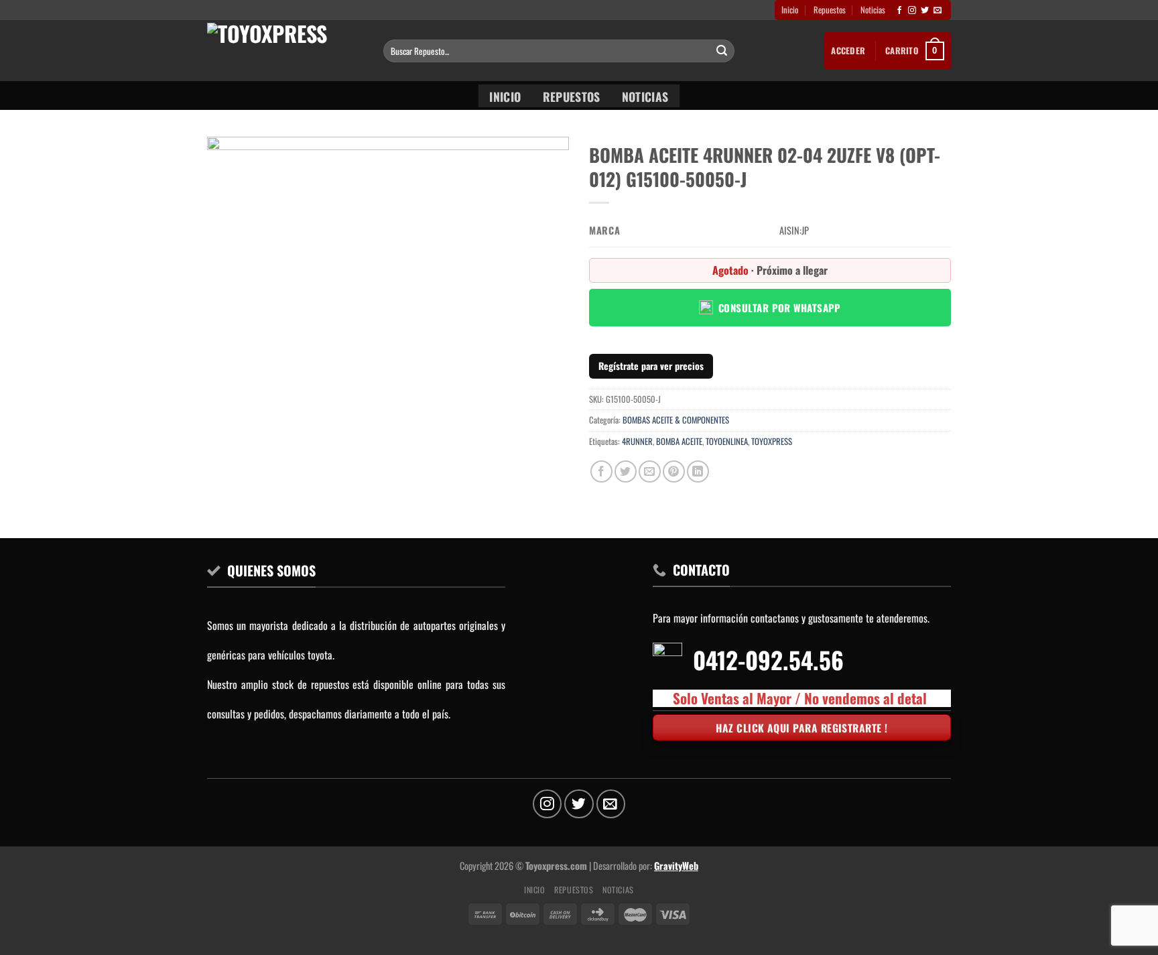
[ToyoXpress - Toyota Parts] (285, 50)
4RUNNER (637, 441)
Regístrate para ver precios (651, 366)
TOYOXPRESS (771, 441)
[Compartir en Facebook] (601, 471)
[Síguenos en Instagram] (912, 10)
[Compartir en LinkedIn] (698, 471)
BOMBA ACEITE (679, 441)
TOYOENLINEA (727, 441)
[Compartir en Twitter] (626, 471)
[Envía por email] (650, 471)
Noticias (872, 9)
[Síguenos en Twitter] (925, 10)
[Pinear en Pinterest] (674, 471)
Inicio (789, 9)
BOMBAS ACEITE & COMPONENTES (676, 419)
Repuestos (830, 9)
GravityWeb (676, 865)
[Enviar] (721, 51)
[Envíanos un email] (938, 10)
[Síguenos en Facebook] (899, 10)
